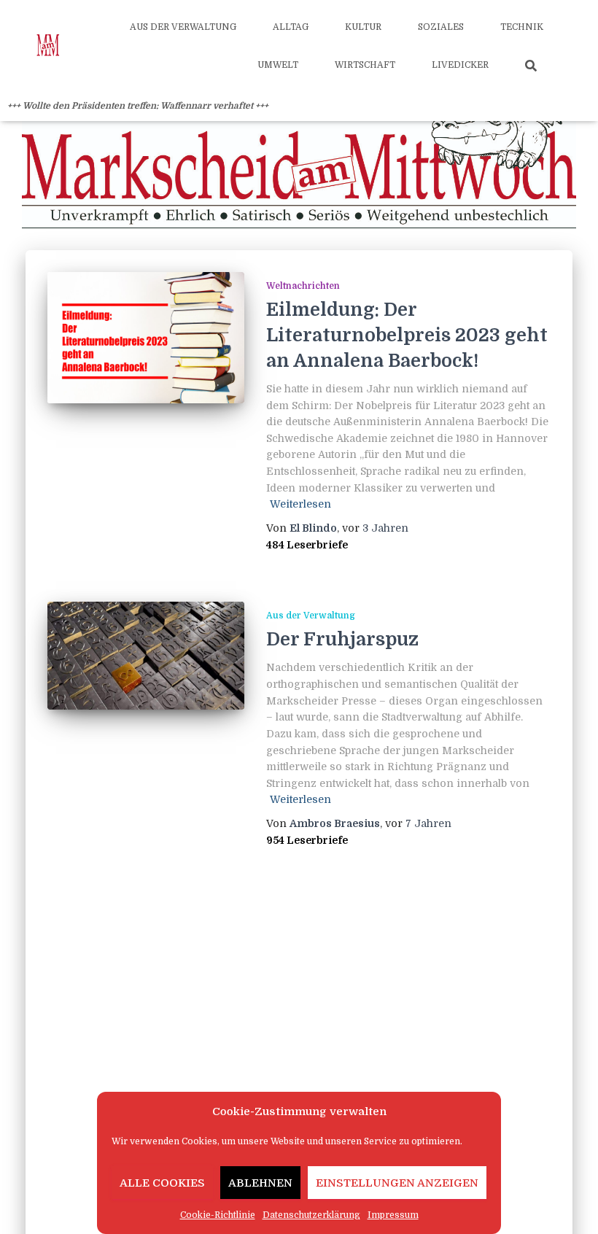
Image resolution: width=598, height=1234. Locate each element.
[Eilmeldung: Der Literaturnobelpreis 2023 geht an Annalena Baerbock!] (145, 337)
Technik (521, 27)
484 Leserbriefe (307, 545)
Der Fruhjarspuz (342, 639)
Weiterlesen (300, 504)
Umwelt (277, 65)
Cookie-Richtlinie (217, 1215)
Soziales (441, 27)
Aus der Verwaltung (183, 27)
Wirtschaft (365, 65)
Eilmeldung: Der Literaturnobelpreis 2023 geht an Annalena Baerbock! (407, 335)
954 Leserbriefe (307, 840)
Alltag (290, 27)
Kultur (363, 27)
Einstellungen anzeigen (397, 1183)
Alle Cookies (162, 1183)
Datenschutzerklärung (311, 1215)
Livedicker (460, 65)
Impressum (393, 1215)
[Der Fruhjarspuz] (145, 656)
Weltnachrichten (303, 286)
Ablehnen (260, 1183)
